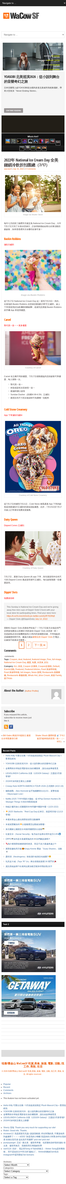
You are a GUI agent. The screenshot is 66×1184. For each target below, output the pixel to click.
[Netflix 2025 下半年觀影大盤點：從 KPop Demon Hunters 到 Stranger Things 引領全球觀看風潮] (41, 141)
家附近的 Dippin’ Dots (42, 637)
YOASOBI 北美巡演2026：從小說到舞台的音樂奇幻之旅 (31, 79)
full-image (56, 659)
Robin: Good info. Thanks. (15, 1130)
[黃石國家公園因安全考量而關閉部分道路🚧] (21, 148)
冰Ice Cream (44, 675)
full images (25, 672)
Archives (7, 1093)
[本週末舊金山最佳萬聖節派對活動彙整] (52, 141)
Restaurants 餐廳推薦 (17, 675)
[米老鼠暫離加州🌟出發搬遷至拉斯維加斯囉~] (58, 143)
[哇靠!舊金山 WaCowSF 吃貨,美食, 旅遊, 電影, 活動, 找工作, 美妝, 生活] (21, 19)
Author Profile (31, 691)
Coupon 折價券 (30, 666)
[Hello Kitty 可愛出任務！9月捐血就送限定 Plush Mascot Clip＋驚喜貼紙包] (7, 141)
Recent (6, 1087)
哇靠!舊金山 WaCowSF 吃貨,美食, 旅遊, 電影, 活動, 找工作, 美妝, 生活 (33, 1064)
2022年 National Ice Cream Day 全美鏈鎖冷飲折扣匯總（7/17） (31, 162)
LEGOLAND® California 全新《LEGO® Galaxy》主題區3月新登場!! (34, 1117)
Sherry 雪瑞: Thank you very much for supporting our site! (29, 1127)
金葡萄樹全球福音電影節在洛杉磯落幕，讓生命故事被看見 (32, 768)
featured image (39, 659)
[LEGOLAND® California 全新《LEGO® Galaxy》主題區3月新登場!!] (24, 141)
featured (27, 659)
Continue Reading (13, 110)
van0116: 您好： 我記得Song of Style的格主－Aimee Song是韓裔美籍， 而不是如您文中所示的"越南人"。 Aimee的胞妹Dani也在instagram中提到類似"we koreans (34, 1152)
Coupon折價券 (45, 666)
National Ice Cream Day (15, 662)
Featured (19, 669)
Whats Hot (32, 675)
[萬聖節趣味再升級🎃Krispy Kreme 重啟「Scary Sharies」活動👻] (44, 148)
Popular (7, 1084)
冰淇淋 (40, 662)
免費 (34, 662)
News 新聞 (36, 672)
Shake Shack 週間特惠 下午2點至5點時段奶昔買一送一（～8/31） (50, 738)
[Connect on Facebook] (11, 727)
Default (56, 666)
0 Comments (30, 169)
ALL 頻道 (18, 666)
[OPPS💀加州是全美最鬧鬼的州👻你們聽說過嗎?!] (33, 148)
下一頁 (39, 645)
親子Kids (8, 678)
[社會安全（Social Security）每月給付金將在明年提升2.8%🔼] (27, 147)
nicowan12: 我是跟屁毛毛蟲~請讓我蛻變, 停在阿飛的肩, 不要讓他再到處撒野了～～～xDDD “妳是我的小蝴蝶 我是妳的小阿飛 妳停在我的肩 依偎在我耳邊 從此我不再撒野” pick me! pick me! (34, 1136)
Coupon (13, 659)
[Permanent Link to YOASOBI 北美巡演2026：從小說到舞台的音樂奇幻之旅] (33, 56)
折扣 (46, 662)
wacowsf (7, 169)
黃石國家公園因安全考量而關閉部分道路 (24, 829)
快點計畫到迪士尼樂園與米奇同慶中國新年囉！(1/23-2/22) (32, 807)
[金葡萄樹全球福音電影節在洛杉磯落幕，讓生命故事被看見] (19, 141)
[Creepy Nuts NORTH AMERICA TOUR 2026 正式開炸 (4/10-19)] (30, 141)
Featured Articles (32, 669)
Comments (8, 1090)
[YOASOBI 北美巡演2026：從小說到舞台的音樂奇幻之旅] (13, 141)
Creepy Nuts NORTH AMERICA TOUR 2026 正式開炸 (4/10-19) (34, 786)
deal (20, 659)
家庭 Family (56, 675)
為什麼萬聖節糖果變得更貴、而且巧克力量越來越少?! (32, 844)
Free (49, 659)
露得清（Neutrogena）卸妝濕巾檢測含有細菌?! (27, 856)
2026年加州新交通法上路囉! (18, 781)
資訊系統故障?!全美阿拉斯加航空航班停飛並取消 (28, 866)
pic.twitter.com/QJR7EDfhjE (42, 616)
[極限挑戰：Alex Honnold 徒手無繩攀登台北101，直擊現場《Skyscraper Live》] (35, 141)
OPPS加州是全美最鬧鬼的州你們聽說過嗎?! (28, 839)
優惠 (29, 662)
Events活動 (9, 669)
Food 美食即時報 (49, 669)
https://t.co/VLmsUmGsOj (18, 616)
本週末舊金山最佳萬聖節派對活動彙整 (23, 819)
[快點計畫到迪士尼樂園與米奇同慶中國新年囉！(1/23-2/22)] (47, 141)
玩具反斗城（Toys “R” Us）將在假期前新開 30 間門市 (30, 861)
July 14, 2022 (41, 619)
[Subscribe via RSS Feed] (6, 727)
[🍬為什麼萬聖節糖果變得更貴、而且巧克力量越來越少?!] (38, 148)
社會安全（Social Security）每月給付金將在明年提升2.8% (32, 834)
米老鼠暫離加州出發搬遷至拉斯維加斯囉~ (26, 824)
